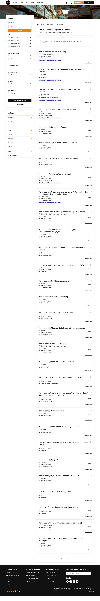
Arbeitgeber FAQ (30, 581)
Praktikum (13, 59)
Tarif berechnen (30, 575)
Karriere (48, 578)
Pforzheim (11, 147)
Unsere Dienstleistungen (32, 572)
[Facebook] (77, 581)
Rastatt (10, 151)
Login (89, 2)
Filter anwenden (20, 100)
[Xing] (67, 581)
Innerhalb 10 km (15, 37)
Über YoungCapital (11, 572)
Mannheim (11, 126)
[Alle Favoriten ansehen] (66, 3)
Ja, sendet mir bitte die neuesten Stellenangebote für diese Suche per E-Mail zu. (63, 42)
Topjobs (13, 93)
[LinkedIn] (71, 581)
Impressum (91, 591)
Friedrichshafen (12, 155)
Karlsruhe (49, 24)
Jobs (42, 24)
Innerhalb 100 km (15, 46)
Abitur (12, 74)
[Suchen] (71, 3)
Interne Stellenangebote (12, 575)
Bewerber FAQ (50, 581)
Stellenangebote (50, 572)
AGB (81, 589)
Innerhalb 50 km (15, 43)
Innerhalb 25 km (15, 40)
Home (38, 24)
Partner (8, 581)
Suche (20, 30)
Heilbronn (11, 142)
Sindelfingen (11, 122)
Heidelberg (11, 138)
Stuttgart (10, 117)
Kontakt (32, 2)
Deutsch (13, 84)
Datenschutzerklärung (88, 589)
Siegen (10, 134)
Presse (8, 578)
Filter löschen (20, 104)
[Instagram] (74, 581)
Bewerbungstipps (51, 575)
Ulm (9, 130)
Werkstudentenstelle (16, 56)
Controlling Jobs (58, 24)
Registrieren (78, 2)
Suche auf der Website (76, 569)
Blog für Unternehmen (32, 578)
